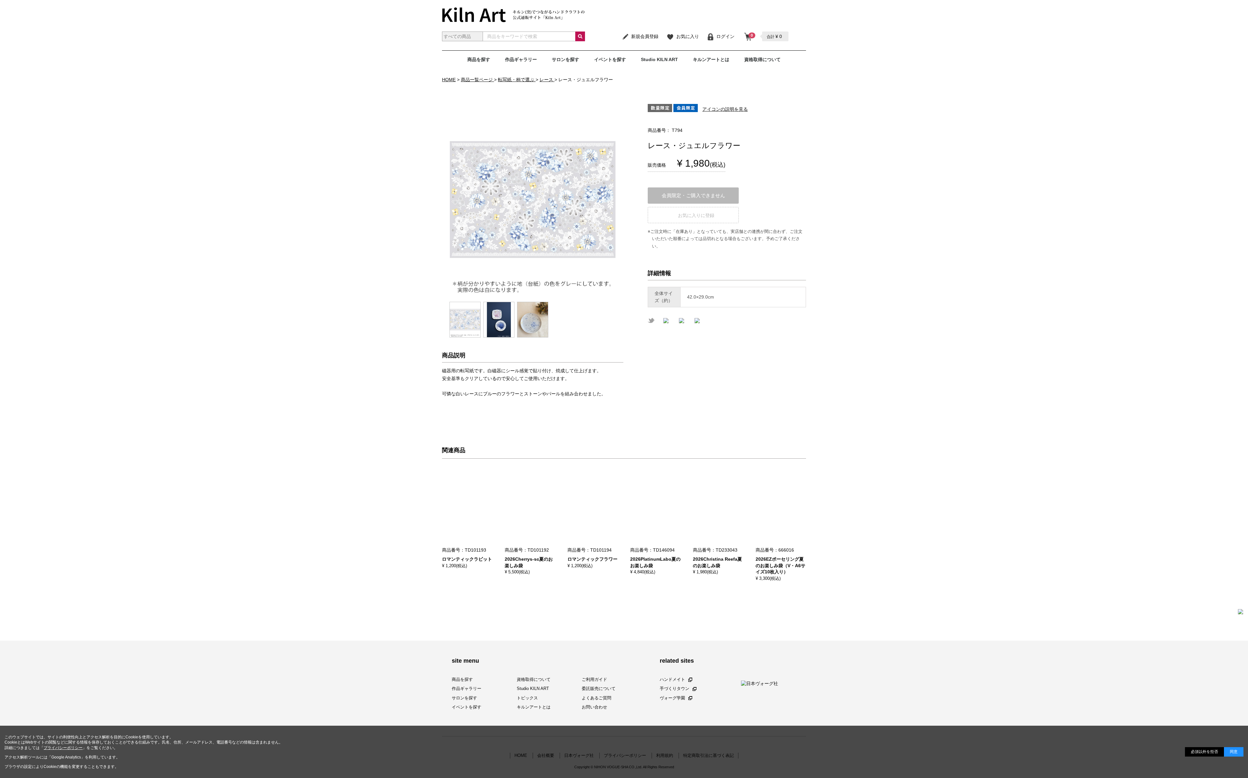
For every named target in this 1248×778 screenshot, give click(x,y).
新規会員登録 (644, 36)
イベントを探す (610, 59)
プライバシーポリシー (63, 748)
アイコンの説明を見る (725, 109)
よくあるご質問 (596, 697)
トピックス (527, 697)
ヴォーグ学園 (672, 697)
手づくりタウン (674, 688)
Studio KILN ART (659, 59)
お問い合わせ (594, 707)
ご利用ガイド (594, 679)
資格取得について (762, 59)
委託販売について (599, 688)
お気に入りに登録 (696, 215)
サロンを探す (565, 59)
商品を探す (478, 59)
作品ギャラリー (521, 59)
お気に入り (687, 36)
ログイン (725, 36)
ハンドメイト (672, 679)
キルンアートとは (711, 59)
